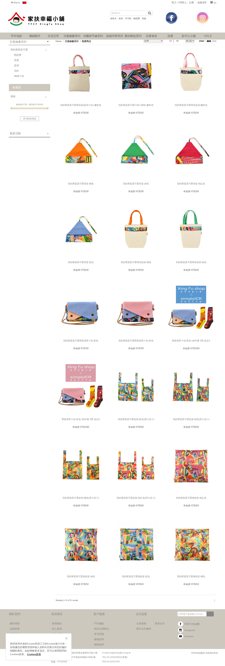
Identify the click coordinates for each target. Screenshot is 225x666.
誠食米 (114, 18)
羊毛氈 (129, 18)
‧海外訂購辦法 (101, 628)
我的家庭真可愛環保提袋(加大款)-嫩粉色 (80, 105)
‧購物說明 (99, 639)
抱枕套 (17, 54)
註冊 (191, 2)
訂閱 (210, 614)
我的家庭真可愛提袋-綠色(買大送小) (191, 419)
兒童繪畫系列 (71, 35)
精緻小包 (19, 76)
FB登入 (183, 2)
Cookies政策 (34, 654)
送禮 (170, 35)
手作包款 (16, 35)
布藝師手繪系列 (93, 35)
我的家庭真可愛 (19, 49)
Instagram (189, 630)
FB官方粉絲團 (192, 624)
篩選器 (16, 87)
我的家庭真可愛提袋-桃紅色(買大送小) (136, 498)
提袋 (122, 18)
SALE (208, 35)
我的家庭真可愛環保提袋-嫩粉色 (191, 105)
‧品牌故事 (14, 628)
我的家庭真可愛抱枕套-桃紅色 (191, 498)
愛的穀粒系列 (133, 35)
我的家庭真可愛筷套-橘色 (81, 183)
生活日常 (53, 35)
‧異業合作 (159, 623)
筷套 (16, 60)
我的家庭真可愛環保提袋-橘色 (136, 262)
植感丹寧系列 (114, 35)
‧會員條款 (56, 623)
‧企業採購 (141, 623)
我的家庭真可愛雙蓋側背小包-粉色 (135, 340)
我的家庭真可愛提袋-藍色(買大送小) (136, 419)
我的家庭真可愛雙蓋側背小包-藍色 (80, 340)
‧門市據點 (99, 623)
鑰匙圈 (137, 18)
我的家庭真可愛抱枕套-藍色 (136, 576)
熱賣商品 (86, 41)
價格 (13, 96)
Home (59, 41)
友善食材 (151, 35)
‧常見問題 (99, 634)
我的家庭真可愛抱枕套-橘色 (191, 576)
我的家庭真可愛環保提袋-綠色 (191, 262)
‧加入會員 (56, 628)
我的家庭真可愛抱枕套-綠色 (81, 576)
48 (177, 41)
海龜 (145, 18)
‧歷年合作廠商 (143, 628)
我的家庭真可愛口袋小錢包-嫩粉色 (135, 105)
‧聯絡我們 (99, 644)
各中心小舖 (189, 35)
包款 (16, 70)
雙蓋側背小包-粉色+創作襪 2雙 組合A (81, 419)
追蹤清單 (202, 2)
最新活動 (15, 133)
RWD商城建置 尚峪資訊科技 (204, 653)
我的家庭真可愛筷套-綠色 (136, 183)
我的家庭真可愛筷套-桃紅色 (191, 183)
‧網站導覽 (14, 623)
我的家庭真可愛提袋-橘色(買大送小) (81, 498)
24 (170, 41)
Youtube (188, 636)
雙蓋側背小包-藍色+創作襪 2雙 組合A (191, 340)
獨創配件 (34, 35)
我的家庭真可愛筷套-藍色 (81, 262)
